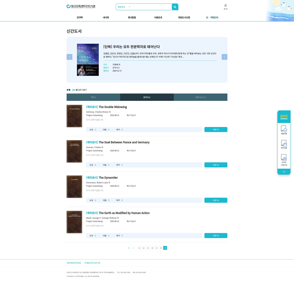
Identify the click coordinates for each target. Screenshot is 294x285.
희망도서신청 (184, 17)
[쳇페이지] (129, 248)
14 (152, 248)
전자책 (80, 17)
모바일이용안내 (284, 163)
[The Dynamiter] (74, 187)
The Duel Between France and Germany (124, 142)
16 (161, 248)
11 (139, 248)
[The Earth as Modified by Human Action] (74, 222)
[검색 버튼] (175, 7)
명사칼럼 (132, 17)
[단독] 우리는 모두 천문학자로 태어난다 (131, 46)
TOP (284, 171)
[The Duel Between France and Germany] (74, 151)
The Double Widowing (113, 107)
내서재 (106, 17)
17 (165, 248)
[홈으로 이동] (81, 6)
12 (143, 248)
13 (148, 248)
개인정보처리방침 (74, 262)
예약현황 (284, 148)
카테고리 (214, 17)
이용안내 (158, 17)
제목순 (93, 97)
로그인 (226, 9)
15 (156, 248)
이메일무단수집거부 (92, 262)
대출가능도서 (200, 97)
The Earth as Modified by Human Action (124, 213)
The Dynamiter (108, 177)
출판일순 (146, 97)
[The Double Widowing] (74, 116)
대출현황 (284, 133)
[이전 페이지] (133, 248)
